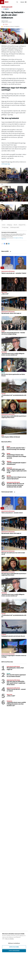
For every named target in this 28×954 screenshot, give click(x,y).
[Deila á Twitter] (5, 9)
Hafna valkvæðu (14, 946)
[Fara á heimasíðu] (5, 2)
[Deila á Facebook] (4, 9)
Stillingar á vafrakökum (14, 943)
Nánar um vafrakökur (9, 938)
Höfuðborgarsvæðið (6, 7)
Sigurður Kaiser (4, 21)
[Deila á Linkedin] (7, 9)
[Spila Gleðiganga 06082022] (14, 36)
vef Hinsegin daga (5, 164)
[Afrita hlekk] (2, 9)
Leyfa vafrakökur (14, 950)
